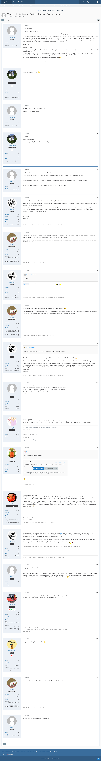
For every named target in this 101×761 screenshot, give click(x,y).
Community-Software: (50, 758)
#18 (97, 638)
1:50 (61, 533)
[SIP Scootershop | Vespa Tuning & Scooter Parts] (50, 10)
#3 (97, 105)
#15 (97, 530)
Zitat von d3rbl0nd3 (31, 275)
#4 (97, 133)
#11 (97, 383)
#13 (97, 447)
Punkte (6, 42)
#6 (97, 197)
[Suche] (97, 2)
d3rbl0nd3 (11, 16)
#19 (97, 677)
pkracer (26, 284)
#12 (97, 416)
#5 (97, 169)
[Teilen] (98, 20)
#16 (97, 564)
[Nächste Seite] (8, 20)
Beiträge (6, 43)
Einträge (6, 439)
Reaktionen (7, 214)
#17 (97, 593)
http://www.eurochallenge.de (30, 440)
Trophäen (7, 90)
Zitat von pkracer (30, 347)
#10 (97, 343)
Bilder (6, 94)
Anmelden (82, 2)
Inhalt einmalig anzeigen (38, 468)
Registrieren (90, 2)
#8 (97, 270)
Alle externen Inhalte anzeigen (51, 468)
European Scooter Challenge (48, 427)
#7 (97, 232)
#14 (97, 492)
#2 (97, 69)
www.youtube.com (60, 462)
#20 (97, 715)
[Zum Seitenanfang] (98, 759)
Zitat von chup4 (30, 452)
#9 (97, 305)
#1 (97, 25)
